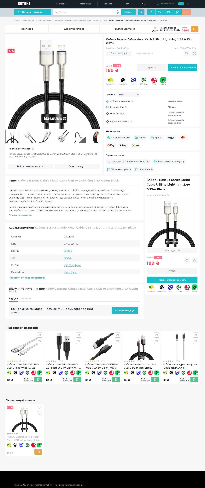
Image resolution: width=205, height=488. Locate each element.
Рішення (108, 4)
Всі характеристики (28, 166)
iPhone (68, 279)
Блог (127, 4)
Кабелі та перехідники (65, 20)
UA (181, 4)
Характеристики (74, 29)
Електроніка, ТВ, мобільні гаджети (38, 20)
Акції (144, 4)
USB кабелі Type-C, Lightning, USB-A (91, 20)
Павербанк (70, 272)
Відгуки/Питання (125, 29)
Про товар (27, 29)
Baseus (68, 251)
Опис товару (76, 166)
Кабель (68, 258)
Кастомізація (85, 4)
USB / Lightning (72, 265)
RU (188, 4)
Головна (17, 20)
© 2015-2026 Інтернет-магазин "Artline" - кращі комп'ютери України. (48, 485)
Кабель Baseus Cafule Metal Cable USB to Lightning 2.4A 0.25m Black (138, 20)
